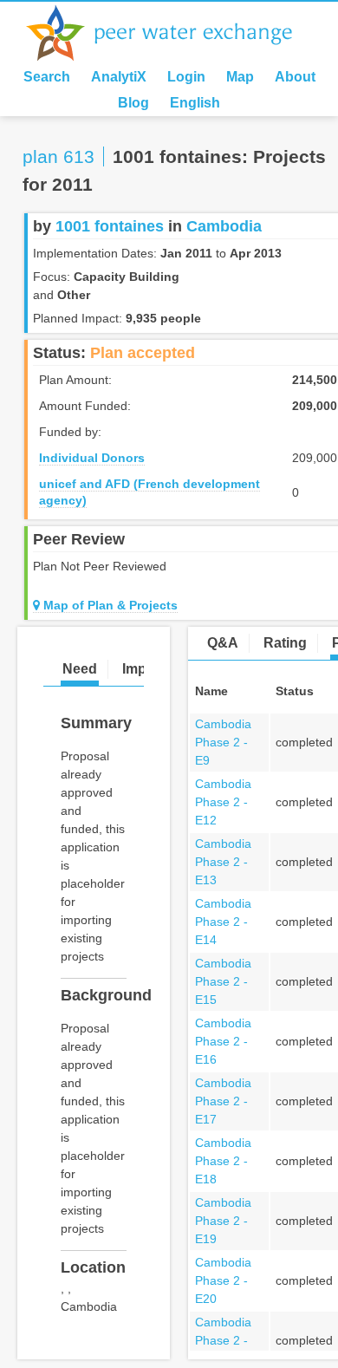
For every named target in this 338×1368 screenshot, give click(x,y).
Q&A (222, 642)
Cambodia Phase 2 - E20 (223, 1280)
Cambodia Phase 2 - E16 (223, 1041)
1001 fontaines (109, 226)
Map (240, 76)
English (195, 102)
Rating (285, 642)
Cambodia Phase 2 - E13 (223, 862)
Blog (133, 102)
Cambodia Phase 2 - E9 (223, 742)
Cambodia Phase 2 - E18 (223, 1161)
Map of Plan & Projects (109, 605)
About (295, 76)
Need (79, 668)
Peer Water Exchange (173, 33)
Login (186, 76)
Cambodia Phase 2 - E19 (223, 1220)
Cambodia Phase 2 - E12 (223, 802)
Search (46, 76)
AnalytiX (118, 76)
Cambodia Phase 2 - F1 (223, 1340)
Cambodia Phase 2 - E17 (223, 1101)
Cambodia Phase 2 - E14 (223, 921)
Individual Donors (92, 458)
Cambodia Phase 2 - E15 (223, 981)
